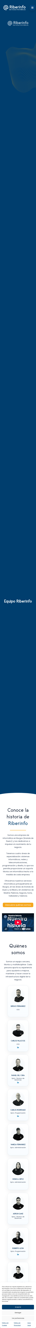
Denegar (18, 1313)
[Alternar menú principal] (32, 7)
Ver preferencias (18, 1318)
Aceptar (18, 1307)
